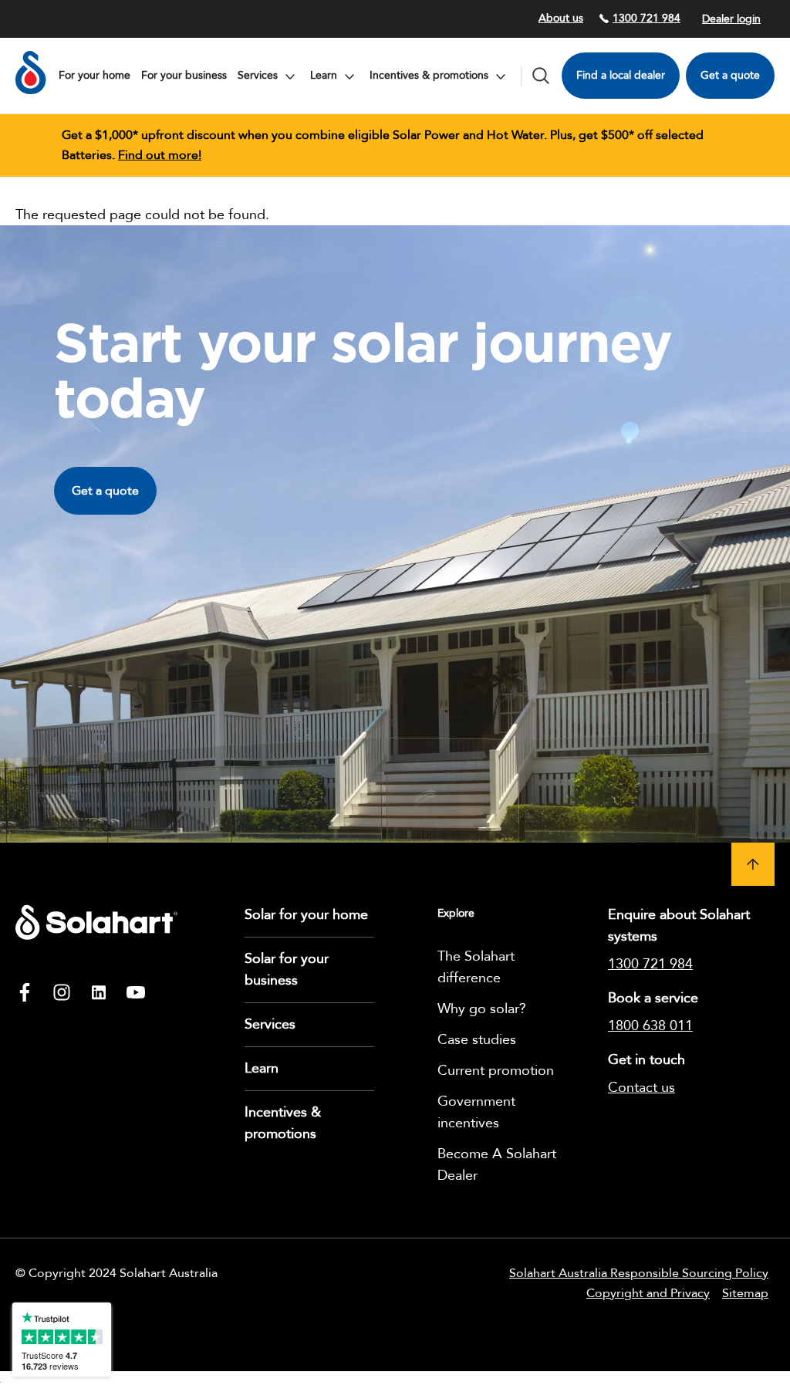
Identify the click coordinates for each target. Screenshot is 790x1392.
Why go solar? (481, 1009)
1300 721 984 (646, 18)
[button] (753, 864)
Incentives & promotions (283, 1123)
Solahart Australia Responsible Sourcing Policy (638, 1273)
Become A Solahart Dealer (496, 1164)
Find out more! (159, 155)
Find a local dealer (620, 75)
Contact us (641, 1087)
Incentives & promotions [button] (430, 75)
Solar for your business (287, 969)
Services (270, 1024)
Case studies (476, 1039)
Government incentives (476, 1112)
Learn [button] (325, 75)
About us (560, 18)
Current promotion (495, 1070)
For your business (184, 75)
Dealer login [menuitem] (731, 19)
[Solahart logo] (30, 90)
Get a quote (730, 75)
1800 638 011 (650, 1026)
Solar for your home (306, 914)
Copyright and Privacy (648, 1293)
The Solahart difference (476, 967)
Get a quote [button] (105, 490)
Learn (262, 1068)
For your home (94, 75)
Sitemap (745, 1293)
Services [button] (259, 75)
